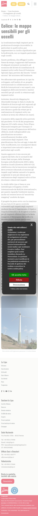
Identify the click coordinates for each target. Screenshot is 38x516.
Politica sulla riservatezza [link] (19, 289)
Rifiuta (19, 279)
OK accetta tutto (19, 275)
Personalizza (19, 284)
